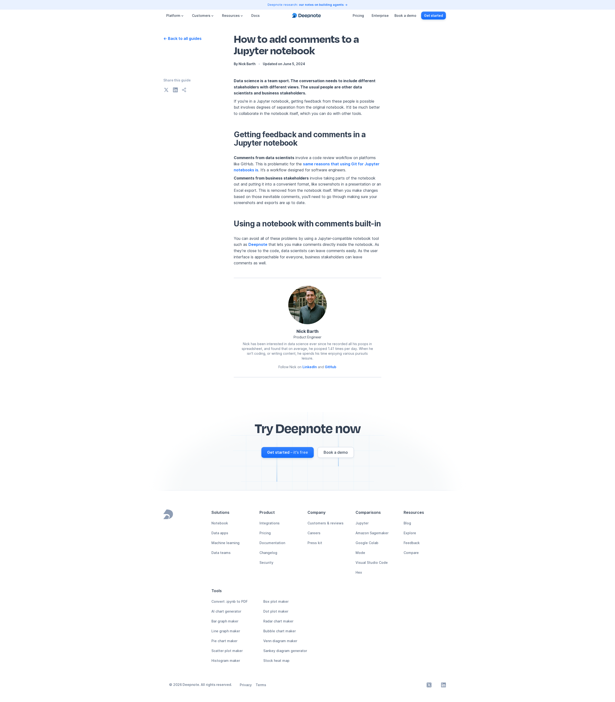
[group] (287, 452)
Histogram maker (225, 661)
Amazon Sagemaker (372, 533)
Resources (231, 15)
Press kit (315, 543)
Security (266, 562)
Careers (314, 533)
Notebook (219, 523)
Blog (407, 523)
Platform (173, 15)
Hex (359, 572)
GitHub (330, 367)
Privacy (246, 685)
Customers (201, 15)
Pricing (358, 15)
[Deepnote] (306, 15)
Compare (411, 553)
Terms (261, 685)
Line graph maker (225, 631)
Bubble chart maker (279, 631)
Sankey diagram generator (285, 651)
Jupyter (362, 523)
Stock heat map (276, 661)
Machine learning (225, 543)
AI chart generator (226, 611)
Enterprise (380, 15)
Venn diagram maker (280, 641)
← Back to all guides (182, 38)
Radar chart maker (278, 621)
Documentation (272, 543)
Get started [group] (433, 15)
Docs (255, 15)
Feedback (412, 543)
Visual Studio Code (372, 562)
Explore (410, 533)
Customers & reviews (326, 523)
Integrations (269, 523)
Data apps (219, 533)
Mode (360, 553)
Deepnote (257, 244)
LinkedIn (309, 367)
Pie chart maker (224, 641)
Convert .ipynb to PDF (229, 601)
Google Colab (367, 543)
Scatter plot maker (227, 651)
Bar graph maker (224, 621)
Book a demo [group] (405, 15)
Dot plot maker (275, 611)
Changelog (268, 553)
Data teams (221, 553)
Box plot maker (276, 601)
